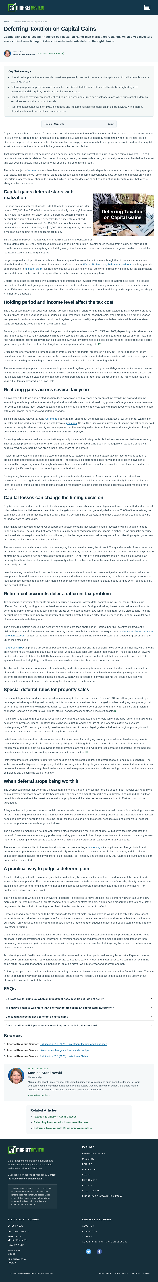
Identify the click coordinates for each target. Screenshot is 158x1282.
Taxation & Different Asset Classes (56, 1116)
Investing (88, 1159)
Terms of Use (105, 1273)
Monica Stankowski (24, 54)
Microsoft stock (33, 268)
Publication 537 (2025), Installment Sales (64, 1056)
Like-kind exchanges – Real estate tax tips (64, 1050)
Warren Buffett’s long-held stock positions (107, 264)
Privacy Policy (121, 1273)
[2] (115, 711)
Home (6, 22)
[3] (87, 752)
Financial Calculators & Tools (102, 1196)
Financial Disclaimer (141, 1273)
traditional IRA (14, 647)
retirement (51, 418)
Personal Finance (94, 1154)
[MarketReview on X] (88, 1251)
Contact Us (89, 1231)
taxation (32, 170)
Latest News (16, 1226)
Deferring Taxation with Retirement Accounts (62, 1128)
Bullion (87, 1185)
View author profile (39, 1095)
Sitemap (87, 1237)
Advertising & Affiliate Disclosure (105, 1242)
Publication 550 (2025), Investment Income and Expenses (73, 1044)
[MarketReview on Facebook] (99, 1251)
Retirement (89, 1180)
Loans (86, 1175)
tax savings (95, 847)
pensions (71, 423)
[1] (99, 344)
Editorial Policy (18, 1231)
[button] (79, 124)
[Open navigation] (147, 7)
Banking (87, 1164)
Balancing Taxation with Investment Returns (62, 1122)
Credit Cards (91, 1191)
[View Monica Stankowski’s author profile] (7, 53)
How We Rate (16, 1245)
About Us (88, 1226)
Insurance (89, 1169)
